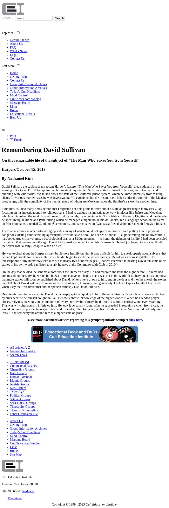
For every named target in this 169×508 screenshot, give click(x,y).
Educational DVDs (22, 114)
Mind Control (19, 95)
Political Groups (20, 395)
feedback (28, 491)
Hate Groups (18, 373)
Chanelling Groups (22, 369)
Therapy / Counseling (24, 410)
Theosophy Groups (22, 406)
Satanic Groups (20, 399)
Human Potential (21, 377)
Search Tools (18, 355)
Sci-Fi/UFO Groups (23, 403)
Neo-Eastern (18, 388)
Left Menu (8, 66)
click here (135, 320)
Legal (13, 55)
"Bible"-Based (19, 362)
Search (59, 18)
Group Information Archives (28, 84)
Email (17, 139)
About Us (16, 43)
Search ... (8, 18)
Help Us (15, 117)
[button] (18, 32)
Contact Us (17, 58)
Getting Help (18, 76)
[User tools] (3, 130)
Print (13, 135)
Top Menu (8, 33)
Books (14, 110)
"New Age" (17, 391)
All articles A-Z (20, 347)
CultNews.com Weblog (25, 443)
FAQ (13, 47)
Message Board (20, 102)
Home (14, 73)
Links (13, 106)
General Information (23, 351)
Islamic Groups (20, 380)
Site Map (16, 454)
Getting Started (19, 40)
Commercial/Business (24, 365)
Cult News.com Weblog (25, 99)
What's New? (18, 51)
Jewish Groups (19, 384)
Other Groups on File (24, 414)
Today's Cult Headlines (25, 91)
